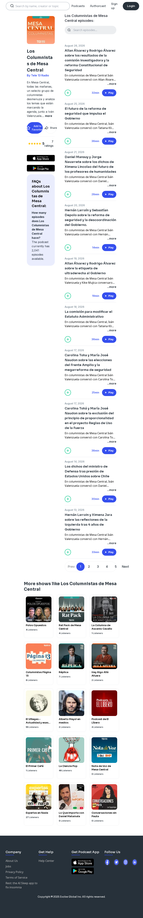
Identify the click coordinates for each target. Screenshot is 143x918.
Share (53, 127)
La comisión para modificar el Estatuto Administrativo (88, 314)
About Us (12, 861)
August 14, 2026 (74, 461)
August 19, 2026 (74, 258)
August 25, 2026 (75, 103)
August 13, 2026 (74, 509)
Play (111, 92)
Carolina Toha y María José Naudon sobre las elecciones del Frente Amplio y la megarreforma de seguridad (88, 362)
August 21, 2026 (74, 152)
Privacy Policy (14, 872)
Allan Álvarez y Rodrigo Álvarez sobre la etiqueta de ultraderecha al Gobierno (90, 268)
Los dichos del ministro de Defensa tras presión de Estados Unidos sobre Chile (87, 471)
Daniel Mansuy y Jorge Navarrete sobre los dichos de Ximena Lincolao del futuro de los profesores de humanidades (90, 164)
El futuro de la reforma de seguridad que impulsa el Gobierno (85, 113)
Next (125, 566)
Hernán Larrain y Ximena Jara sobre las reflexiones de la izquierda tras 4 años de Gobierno (88, 522)
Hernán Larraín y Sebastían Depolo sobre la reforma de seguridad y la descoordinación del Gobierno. (90, 217)
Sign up (114, 6)
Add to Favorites (37, 128)
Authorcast (98, 6)
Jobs (8, 866)
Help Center (46, 861)
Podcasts (78, 6)
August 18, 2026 (74, 306)
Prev (71, 566)
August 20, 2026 (75, 205)
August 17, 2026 (74, 350)
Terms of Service (16, 877)
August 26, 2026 (75, 45)
